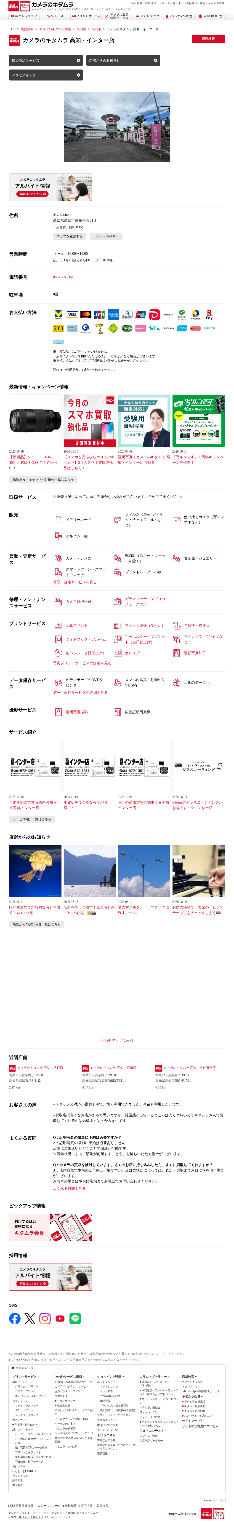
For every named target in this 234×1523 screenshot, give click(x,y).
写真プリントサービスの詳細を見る (82, 663)
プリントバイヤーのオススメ (114, 1415)
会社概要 (137, 3)
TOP (12, 29)
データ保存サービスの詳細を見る (80, 692)
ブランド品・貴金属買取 (114, 1405)
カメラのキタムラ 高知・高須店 (113, 1068)
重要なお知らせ (106, 1440)
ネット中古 (106, 1391)
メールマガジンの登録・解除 (71, 1419)
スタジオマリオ (66, 1400)
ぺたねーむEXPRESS (24, 1471)
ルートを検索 (106, 236)
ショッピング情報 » (110, 1376)
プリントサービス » (25, 1376)
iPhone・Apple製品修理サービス (74, 1382)
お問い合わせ (167, 3)
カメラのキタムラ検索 (55, 29)
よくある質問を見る (69, 1189)
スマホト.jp (61, 1396)
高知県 (81, 29)
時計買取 (105, 1400)
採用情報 (150, 3)
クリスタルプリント (26, 1386)
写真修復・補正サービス (29, 1461)
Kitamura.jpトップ (25, 1368)
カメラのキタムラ (192, 1382)
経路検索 (208, 38)
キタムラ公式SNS (65, 1428)
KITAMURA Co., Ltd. (31, 1517)
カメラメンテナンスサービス (71, 1386)
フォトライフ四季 (150, 1417)
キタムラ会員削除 (194, 1411)
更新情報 (102, 1453)
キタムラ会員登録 (194, 1401)
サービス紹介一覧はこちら (32, 819)
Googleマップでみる (117, 1040)
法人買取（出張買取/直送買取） (118, 1410)
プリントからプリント (28, 1452)
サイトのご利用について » (200, 1426)
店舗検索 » (189, 1376)
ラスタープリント (25, 1391)
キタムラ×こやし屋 (66, 1446)
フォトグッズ (20, 1476)
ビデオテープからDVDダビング (33, 1434)
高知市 (96, 29)
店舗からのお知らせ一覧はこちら (37, 924)
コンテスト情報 (149, 1435)
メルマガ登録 (216, 3)
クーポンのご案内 (65, 1423)
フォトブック (20, 1400)
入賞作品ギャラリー (151, 1440)
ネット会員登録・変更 (191, 3)
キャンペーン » (107, 1425)
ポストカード (20, 1419)
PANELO (17, 1485)
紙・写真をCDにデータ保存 (31, 1447)
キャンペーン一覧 (107, 1430)
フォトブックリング (26, 1415)
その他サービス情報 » (70, 1376)
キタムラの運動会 (150, 1407)
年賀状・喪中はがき (26, 1424)
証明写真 (17, 1480)
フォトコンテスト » (153, 1430)
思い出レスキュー (22, 1429)
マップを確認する (69, 236)
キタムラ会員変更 (194, 1406)
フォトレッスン (149, 1412)
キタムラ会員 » (192, 1396)
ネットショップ (106, 1382)
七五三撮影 (63, 1405)
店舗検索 (27, 29)
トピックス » (106, 1435)
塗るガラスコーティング (69, 1391)
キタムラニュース (107, 1419)
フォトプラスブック (26, 1405)
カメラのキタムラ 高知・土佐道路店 (190, 1068)
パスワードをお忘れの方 (198, 1415)
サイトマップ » (192, 1421)
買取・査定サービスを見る (75, 582)
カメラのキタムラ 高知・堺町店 (40, 1068)
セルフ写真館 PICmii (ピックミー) (74, 1433)
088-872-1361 (63, 277)
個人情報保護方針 (21, 1505)
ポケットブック (24, 1410)
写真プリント (20, 1382)
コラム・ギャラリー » (154, 1376)
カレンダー (18, 1466)
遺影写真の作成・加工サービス (33, 1457)
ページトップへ (214, 1500)
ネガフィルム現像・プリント (32, 1396)
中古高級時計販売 (110, 1396)
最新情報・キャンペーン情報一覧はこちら (43, 479)
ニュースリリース (49, 1505)
